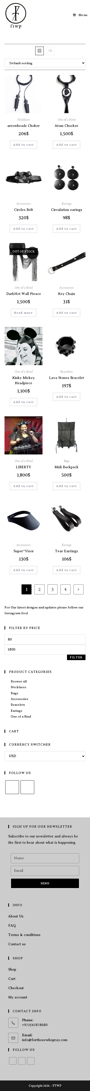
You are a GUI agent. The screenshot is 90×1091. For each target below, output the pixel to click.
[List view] (50, 51)
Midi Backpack (66, 467)
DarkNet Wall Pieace (23, 294)
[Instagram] (27, 787)
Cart (12, 979)
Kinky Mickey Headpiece (23, 380)
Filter (76, 657)
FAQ (12, 925)
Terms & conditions (24, 935)
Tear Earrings (66, 551)
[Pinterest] (30, 1061)
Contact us (17, 944)
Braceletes (66, 371)
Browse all (19, 681)
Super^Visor (24, 551)
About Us (16, 916)
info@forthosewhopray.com (45, 1040)
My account (17, 997)
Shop (12, 969)
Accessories (23, 203)
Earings (67, 203)
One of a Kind (67, 119)
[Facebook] (12, 787)
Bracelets (18, 705)
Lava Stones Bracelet (66, 378)
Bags (67, 461)
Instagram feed (16, 613)
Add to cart (23, 144)
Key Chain (66, 294)
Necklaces (24, 119)
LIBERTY (23, 467)
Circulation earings (66, 210)
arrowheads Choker (23, 126)
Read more (23, 313)
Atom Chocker (66, 126)
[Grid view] (39, 51)
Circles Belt (23, 210)
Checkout (16, 988)
